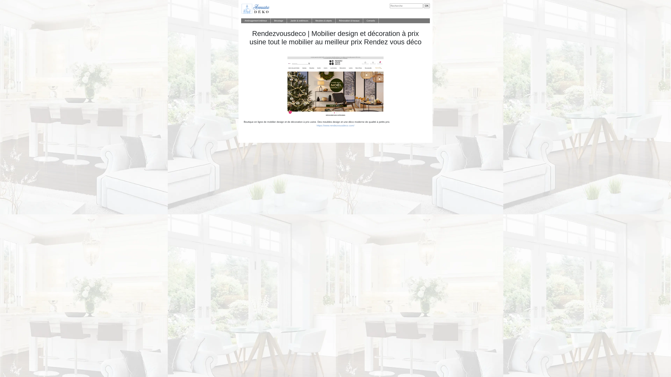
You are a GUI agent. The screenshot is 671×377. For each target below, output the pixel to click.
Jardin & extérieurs (299, 21)
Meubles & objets (323, 21)
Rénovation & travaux (349, 21)
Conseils (371, 21)
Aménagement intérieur (256, 21)
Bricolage (278, 21)
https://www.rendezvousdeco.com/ (335, 125)
